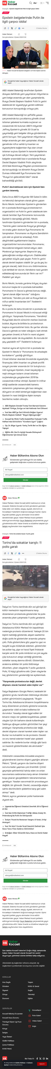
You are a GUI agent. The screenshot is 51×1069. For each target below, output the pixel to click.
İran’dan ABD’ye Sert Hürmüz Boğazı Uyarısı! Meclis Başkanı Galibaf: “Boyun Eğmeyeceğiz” (22, 413)
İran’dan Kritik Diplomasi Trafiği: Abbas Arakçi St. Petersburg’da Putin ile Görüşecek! (24, 814)
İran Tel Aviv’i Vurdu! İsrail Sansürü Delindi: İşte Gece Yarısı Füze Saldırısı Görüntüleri (23, 827)
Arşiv (34, 1026)
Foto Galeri (36, 1015)
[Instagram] (43, 1059)
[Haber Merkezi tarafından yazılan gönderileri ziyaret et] (4, 498)
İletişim (5, 526)
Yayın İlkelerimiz (26, 520)
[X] (40, 1059)
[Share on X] (12, 28)
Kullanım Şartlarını (14, 486)
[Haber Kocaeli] (9, 3)
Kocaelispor (36, 1010)
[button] (42, 1064)
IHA (15, 445)
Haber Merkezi (7, 34)
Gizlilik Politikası (20, 1063)
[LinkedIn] (47, 1059)
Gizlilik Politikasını (26, 486)
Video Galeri (37, 1021)
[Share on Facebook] (8, 28)
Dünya (6, 12)
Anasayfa (5, 9)
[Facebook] (37, 1059)
